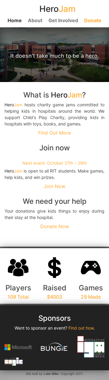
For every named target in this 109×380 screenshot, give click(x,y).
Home (15, 20)
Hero (66, 95)
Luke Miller (51, 373)
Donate (92, 20)
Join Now (54, 186)
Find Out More (54, 133)
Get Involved (63, 20)
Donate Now (54, 226)
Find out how (81, 327)
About (35, 20)
